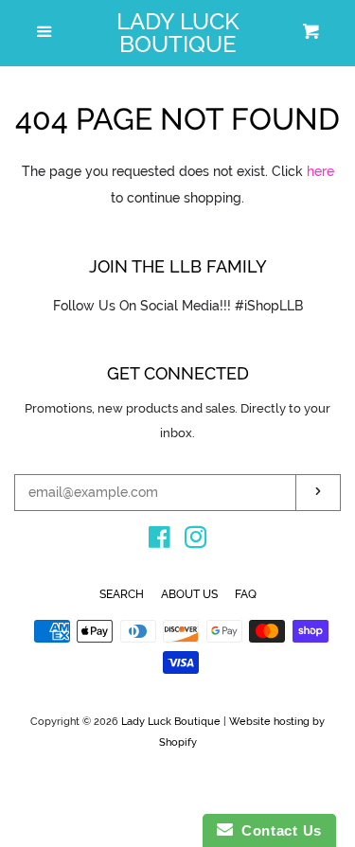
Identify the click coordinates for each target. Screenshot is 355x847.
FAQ (246, 594)
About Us (189, 594)
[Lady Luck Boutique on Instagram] (196, 541)
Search (121, 594)
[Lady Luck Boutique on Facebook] (159, 541)
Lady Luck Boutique (178, 33)
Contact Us (277, 830)
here (320, 171)
